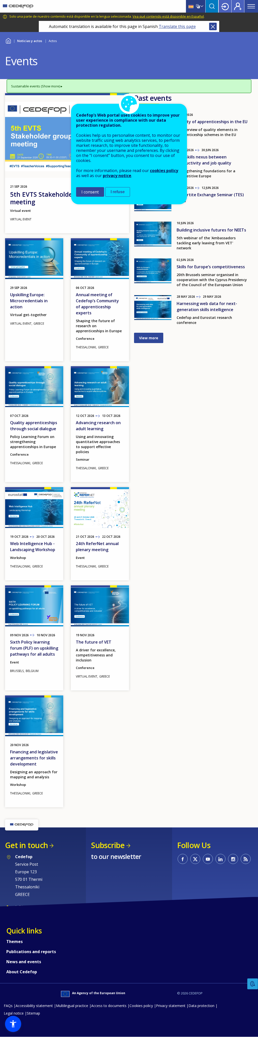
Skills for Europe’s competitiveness (211, 267)
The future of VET (93, 642)
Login (225, 6)
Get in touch (26, 845)
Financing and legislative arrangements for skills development (34, 758)
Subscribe (107, 845)
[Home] (18, 6)
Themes (14, 941)
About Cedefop (21, 972)
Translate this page (177, 26)
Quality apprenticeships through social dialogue (33, 425)
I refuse (118, 192)
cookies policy (164, 170)
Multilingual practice (72, 1005)
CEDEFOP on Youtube (208, 859)
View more (148, 338)
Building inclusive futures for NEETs (211, 230)
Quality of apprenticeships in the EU (212, 121)
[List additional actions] (201, 6)
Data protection (201, 1005)
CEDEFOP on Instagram (233, 859)
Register (238, 6)
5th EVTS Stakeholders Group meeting (54, 198)
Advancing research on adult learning (98, 425)
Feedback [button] (252, 984)
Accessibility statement (34, 1005)
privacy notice (117, 175)
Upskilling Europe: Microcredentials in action (29, 301)
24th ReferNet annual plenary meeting (97, 546)
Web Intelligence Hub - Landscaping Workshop (32, 546)
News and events (23, 961)
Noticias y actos (29, 41)
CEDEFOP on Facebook (183, 859)
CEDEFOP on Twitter (195, 859)
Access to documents (108, 1005)
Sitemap (33, 1013)
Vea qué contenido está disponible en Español (168, 16)
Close (213, 26)
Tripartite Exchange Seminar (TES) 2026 (210, 198)
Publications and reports (31, 951)
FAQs (8, 1005)
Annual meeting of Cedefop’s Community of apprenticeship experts (97, 304)
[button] (13, 1024)
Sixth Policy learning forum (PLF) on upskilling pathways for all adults (34, 648)
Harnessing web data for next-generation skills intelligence (207, 306)
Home (8, 40)
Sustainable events (25, 86)
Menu (251, 6)
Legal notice (14, 1013)
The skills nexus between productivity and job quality (204, 160)
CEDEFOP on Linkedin (220, 859)
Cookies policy (141, 1005)
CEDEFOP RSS (246, 859)
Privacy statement (170, 1005)
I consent (90, 192)
